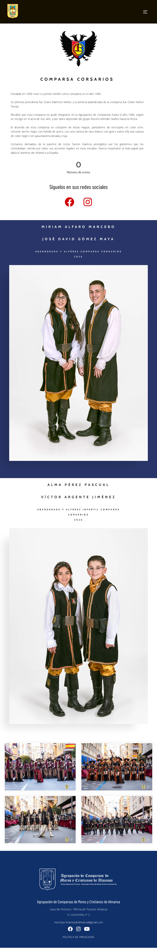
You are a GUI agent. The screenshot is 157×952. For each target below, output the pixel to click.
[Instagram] (87, 202)
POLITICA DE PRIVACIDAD (78, 937)
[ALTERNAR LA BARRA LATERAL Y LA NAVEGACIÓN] (147, 12)
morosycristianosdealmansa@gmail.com (78, 922)
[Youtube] (86, 928)
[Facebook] (69, 202)
